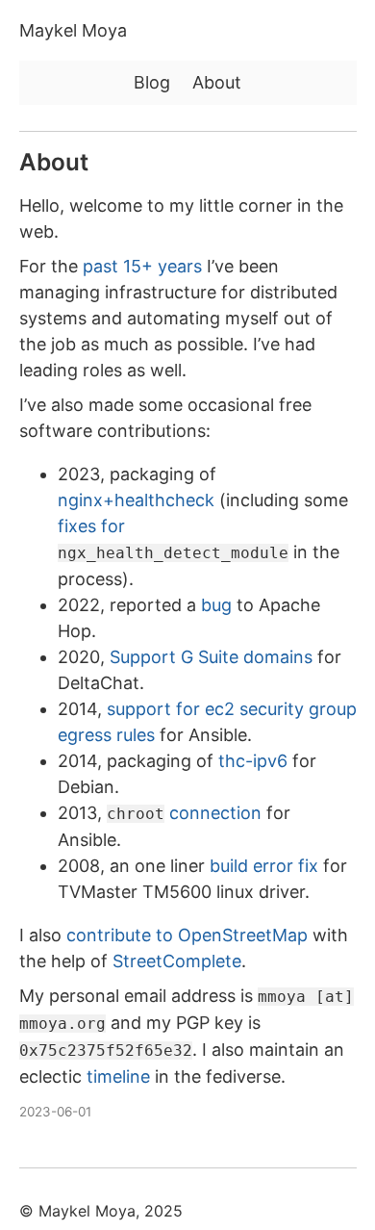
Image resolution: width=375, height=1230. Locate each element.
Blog (152, 82)
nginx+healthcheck (136, 500)
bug (216, 605)
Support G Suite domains (211, 657)
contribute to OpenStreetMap (187, 935)
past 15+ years (142, 266)
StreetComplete (176, 961)
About (216, 82)
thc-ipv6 (253, 761)
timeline (118, 1076)
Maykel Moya (73, 30)
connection (184, 813)
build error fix (264, 866)
